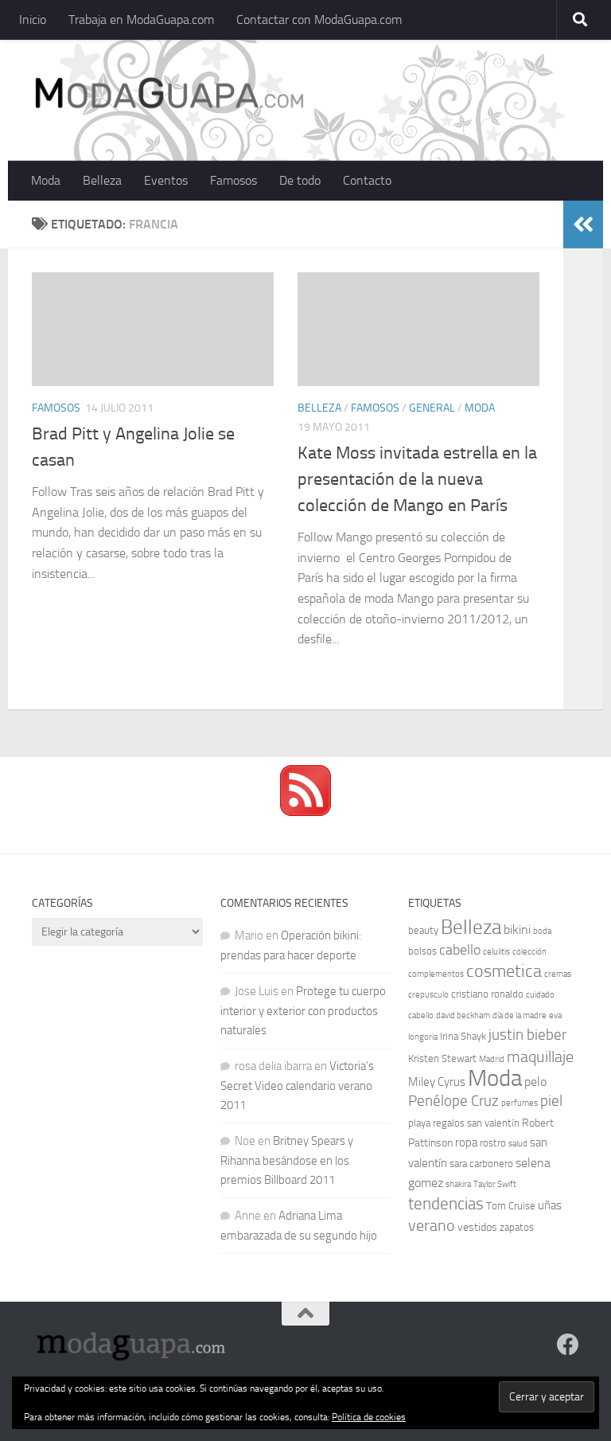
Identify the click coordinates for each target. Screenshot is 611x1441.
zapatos (517, 1227)
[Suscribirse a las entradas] (305, 812)
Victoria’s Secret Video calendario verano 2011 (297, 1085)
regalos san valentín (476, 1123)
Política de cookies (369, 1417)
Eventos (166, 180)
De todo (300, 180)
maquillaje (540, 1056)
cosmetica (504, 971)
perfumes (519, 1103)
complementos (436, 974)
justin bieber (527, 1034)
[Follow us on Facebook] (568, 1345)
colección (529, 952)
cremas (557, 974)
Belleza (102, 180)
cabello (460, 950)
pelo (535, 1081)
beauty (423, 930)
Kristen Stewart (442, 1058)
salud (517, 1143)
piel (551, 1101)
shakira (458, 1184)
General (432, 408)
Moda (45, 180)
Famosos (233, 180)
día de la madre (519, 1015)
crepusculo (428, 995)
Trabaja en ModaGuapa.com (141, 19)
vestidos (477, 1227)
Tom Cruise (510, 1206)
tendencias (446, 1203)
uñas (550, 1205)
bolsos (422, 951)
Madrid (491, 1059)
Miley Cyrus (436, 1082)
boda (542, 931)
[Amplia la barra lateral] (583, 224)
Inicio (32, 19)
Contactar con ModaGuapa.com (319, 19)
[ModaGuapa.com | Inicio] (168, 95)
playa (419, 1123)
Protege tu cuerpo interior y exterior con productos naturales (303, 1010)
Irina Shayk (463, 1036)
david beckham (463, 1015)
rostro (493, 1143)
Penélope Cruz (453, 1101)
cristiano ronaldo (487, 994)
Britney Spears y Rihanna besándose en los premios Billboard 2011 (286, 1160)
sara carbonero (481, 1164)
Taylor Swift (494, 1184)
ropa (466, 1142)
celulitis (496, 952)
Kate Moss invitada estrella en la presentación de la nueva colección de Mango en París (417, 479)
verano (431, 1225)
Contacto (367, 180)
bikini (517, 929)
